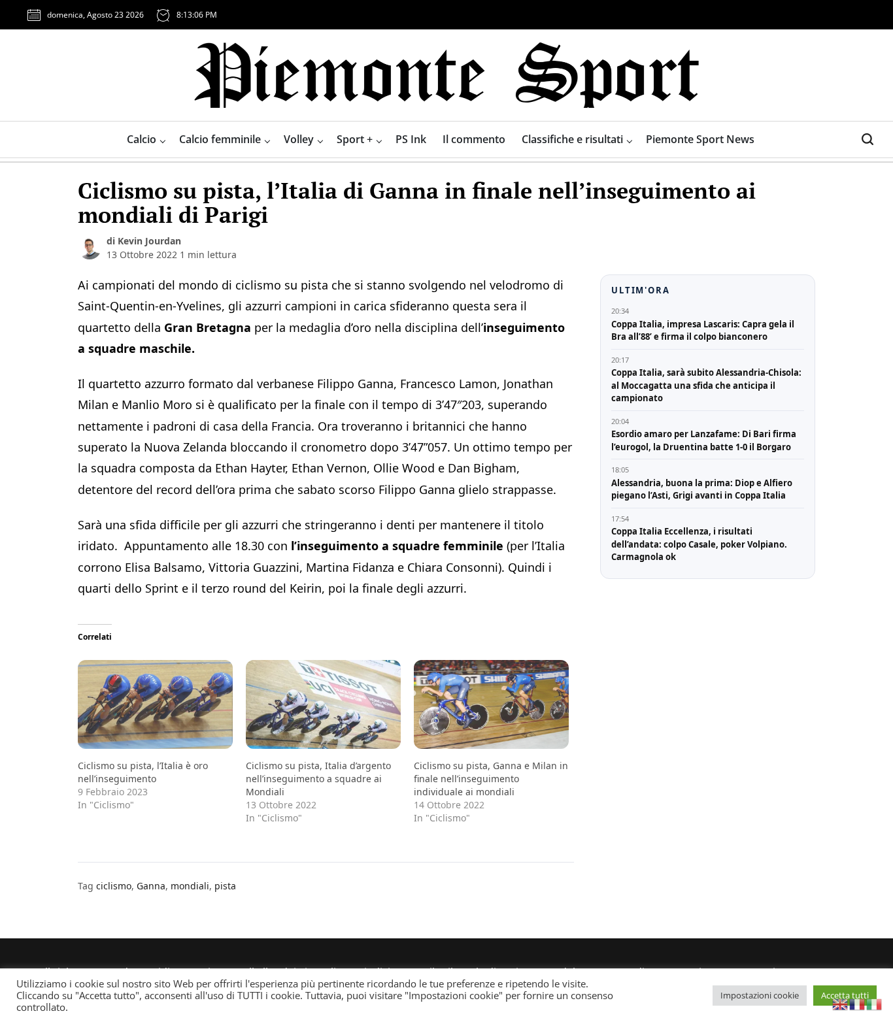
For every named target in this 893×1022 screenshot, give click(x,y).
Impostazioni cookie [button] (759, 995)
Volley (299, 139)
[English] (840, 1003)
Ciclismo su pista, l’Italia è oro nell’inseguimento (143, 772)
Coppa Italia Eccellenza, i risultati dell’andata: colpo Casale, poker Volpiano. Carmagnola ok (699, 544)
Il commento (474, 139)
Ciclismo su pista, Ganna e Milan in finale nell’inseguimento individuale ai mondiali (491, 778)
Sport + (355, 139)
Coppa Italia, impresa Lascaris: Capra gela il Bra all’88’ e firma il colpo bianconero (702, 330)
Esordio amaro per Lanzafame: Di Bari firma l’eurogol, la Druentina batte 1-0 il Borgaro (703, 440)
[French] (857, 1003)
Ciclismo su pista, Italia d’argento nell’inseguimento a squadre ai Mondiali (318, 778)
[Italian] (874, 1003)
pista (225, 886)
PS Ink (411, 139)
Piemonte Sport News (700, 139)
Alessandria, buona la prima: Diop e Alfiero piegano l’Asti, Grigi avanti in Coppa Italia (701, 489)
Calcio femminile (220, 139)
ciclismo (113, 886)
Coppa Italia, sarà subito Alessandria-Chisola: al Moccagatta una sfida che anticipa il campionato (706, 385)
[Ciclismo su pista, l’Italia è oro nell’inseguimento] (155, 704)
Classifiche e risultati (572, 139)
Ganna (151, 886)
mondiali (190, 886)
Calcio (141, 139)
